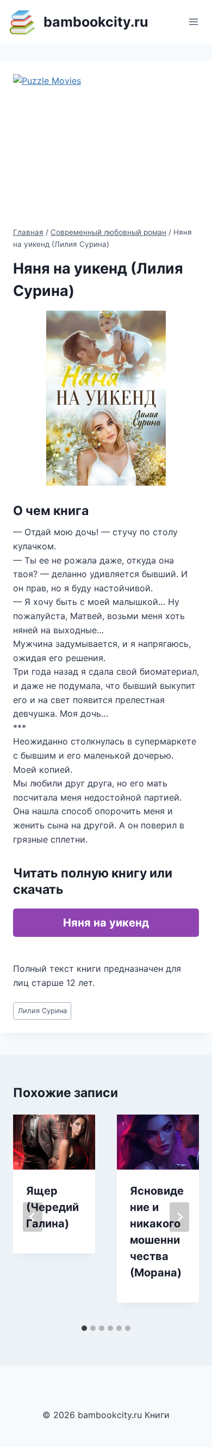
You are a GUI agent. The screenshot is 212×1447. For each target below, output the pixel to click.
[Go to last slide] (32, 1217)
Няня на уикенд (106, 922)
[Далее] (179, 1217)
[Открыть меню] (193, 21)
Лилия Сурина (42, 1011)
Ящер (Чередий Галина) (52, 1207)
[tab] (84, 1328)
